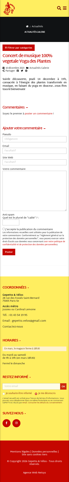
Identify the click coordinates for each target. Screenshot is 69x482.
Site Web (8, 157)
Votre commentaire (14, 169)
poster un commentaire (38, 114)
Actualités (37, 27)
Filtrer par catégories (20, 47)
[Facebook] (7, 423)
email (24, 402)
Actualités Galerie (34, 32)
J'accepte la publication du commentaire (34, 237)
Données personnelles (44, 452)
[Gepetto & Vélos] (9, 8)
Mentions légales (20, 452)
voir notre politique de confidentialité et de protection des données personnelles (34, 243)
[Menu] (64, 8)
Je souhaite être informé (19, 393)
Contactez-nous (13, 326)
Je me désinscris (47, 393)
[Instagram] (16, 423)
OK (63, 386)
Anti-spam (8, 214)
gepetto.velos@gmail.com (29, 320)
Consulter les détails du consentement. (45, 402)
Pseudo (7, 134)
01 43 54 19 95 (18, 315)
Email (6, 146)
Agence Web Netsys (34, 473)
